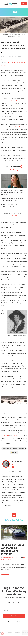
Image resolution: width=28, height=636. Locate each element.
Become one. (14, 100)
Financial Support (17, 632)
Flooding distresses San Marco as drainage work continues (12, 549)
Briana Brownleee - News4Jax (11, 558)
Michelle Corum (7, 53)
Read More (5, 574)
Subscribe (14, 616)
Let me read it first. (14, 622)
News (14, 12)
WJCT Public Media (9, 632)
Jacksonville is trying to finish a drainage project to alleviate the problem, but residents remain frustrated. (13, 567)
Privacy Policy (24, 632)
